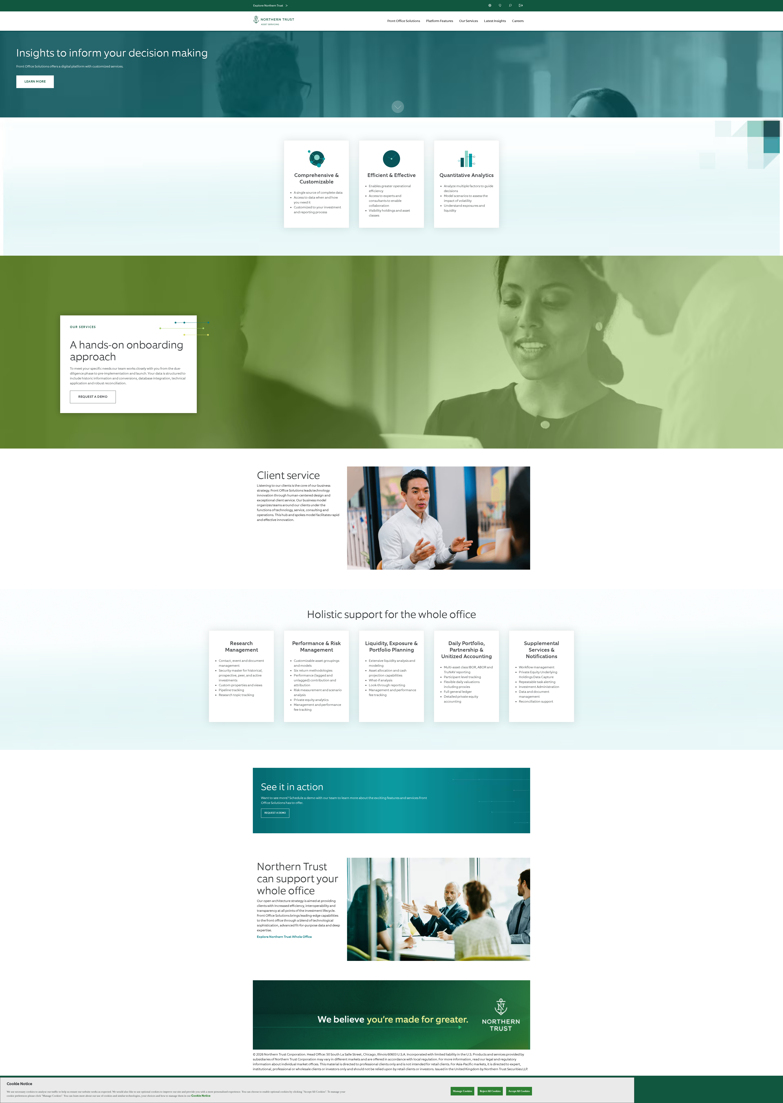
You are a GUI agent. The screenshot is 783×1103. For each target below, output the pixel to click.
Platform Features (439, 21)
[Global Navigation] (286, 5)
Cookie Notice (200, 1095)
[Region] (490, 6)
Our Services (468, 21)
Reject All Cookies (490, 1091)
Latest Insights (495, 21)
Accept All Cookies (519, 1091)
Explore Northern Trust (268, 5)
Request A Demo (92, 397)
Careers (518, 21)
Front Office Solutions (403, 21)
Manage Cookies (462, 1091)
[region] (317, 1090)
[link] (284, 937)
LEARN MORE (35, 81)
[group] (391, 518)
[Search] (511, 6)
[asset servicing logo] (277, 21)
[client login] (521, 5)
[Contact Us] (500, 6)
